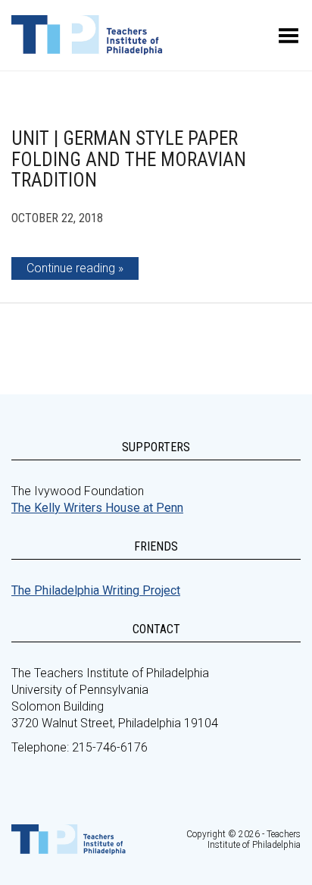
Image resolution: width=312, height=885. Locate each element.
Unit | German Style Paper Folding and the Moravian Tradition (128, 159)
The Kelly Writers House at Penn (97, 508)
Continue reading (71, 268)
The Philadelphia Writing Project (95, 590)
